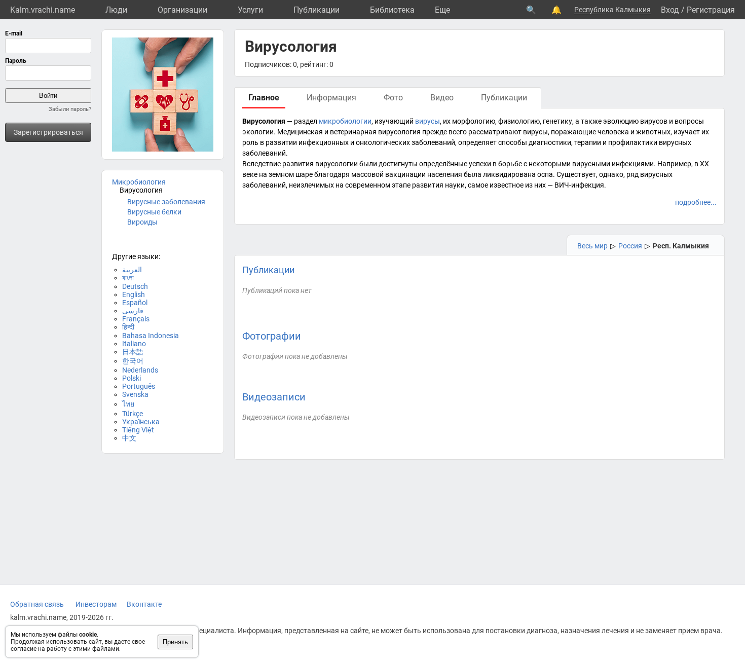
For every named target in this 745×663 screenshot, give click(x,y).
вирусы (427, 121)
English (133, 294)
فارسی (132, 311)
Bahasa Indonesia (150, 336)
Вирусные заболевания (166, 202)
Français (136, 319)
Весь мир (592, 246)
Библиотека (392, 10)
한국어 (132, 361)
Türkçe (132, 414)
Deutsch (135, 286)
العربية (132, 270)
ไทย (128, 404)
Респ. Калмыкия (681, 246)
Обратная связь (37, 604)
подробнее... (696, 202)
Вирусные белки (154, 212)
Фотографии (271, 336)
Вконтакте (144, 604)
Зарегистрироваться (48, 132)
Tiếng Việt (138, 430)
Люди (116, 10)
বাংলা (128, 278)
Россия (630, 246)
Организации (182, 10)
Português (138, 386)
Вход (670, 10)
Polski (131, 378)
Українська (141, 422)
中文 (129, 438)
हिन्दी (128, 327)
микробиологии (345, 121)
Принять (175, 642)
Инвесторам (96, 604)
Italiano (134, 344)
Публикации (316, 10)
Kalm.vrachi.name (42, 10)
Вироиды (142, 222)
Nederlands (140, 370)
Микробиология (139, 182)
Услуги (250, 10)
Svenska (135, 394)
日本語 (132, 352)
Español (134, 303)
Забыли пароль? (70, 109)
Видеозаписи (274, 397)
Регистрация (711, 10)
